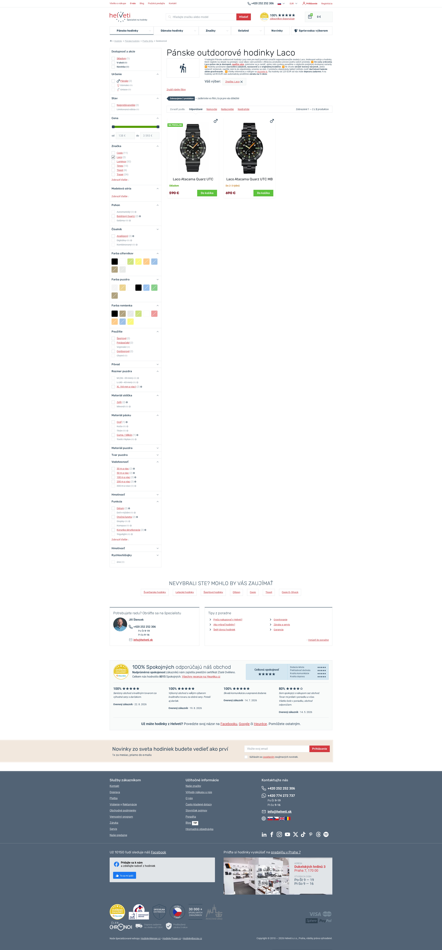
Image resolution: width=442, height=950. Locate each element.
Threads (319, 834)
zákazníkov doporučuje (282, 18)
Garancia (279, 629)
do (137, 135)
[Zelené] (154, 288)
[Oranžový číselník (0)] (146, 261)
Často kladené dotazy (199, 804)
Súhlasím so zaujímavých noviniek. (273, 757)
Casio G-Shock (290, 592)
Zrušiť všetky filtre (176, 89)
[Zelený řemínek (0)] (138, 314)
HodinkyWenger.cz (151, 938)
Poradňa (191, 816)
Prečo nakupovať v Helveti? (227, 619)
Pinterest (311, 834)
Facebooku (228, 724)
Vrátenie (115, 804)
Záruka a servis (282, 624)
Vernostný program (121, 816)
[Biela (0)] (122, 261)
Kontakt (172, 3)
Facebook (272, 834)
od (113, 135)
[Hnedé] (115, 295)
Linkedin (265, 834)
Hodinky (118, 41)
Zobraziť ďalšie (120, 179)
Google (244, 724)
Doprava (115, 792)
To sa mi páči (126, 875)
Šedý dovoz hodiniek (224, 629)
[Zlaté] (122, 288)
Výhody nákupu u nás (199, 792)
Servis (113, 829)
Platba (114, 798)
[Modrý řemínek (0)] (122, 322)
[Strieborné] (115, 288)
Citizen (236, 592)
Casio (253, 592)
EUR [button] (292, 3)
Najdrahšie (243, 109)
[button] (282, 3)
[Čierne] (138, 288)
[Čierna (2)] (115, 261)
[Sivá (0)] (122, 269)
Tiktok (304, 834)
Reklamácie (130, 804)
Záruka (114, 822)
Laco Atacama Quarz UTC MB (249, 179)
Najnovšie (211, 109)
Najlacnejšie (227, 109)
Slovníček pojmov (196, 810)
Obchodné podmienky (123, 810)
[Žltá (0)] (138, 261)
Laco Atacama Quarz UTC (193, 179)
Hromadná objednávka (199, 829)
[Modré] (146, 288)
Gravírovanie (280, 619)
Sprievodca (313, 30)
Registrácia (326, 3)
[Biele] (130, 288)
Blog (142, 3)
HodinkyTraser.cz (171, 938)
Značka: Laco (232, 81)
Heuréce (260, 724)
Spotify (326, 834)
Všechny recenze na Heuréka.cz (201, 676)
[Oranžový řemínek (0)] (115, 322)
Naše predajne (118, 835)
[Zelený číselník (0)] (130, 261)
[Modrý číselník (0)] (154, 261)
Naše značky (193, 786)
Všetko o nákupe (118, 3)
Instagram (280, 834)
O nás (189, 798)
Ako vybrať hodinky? (224, 624)
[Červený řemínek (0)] (154, 314)
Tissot (269, 592)
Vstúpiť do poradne (317, 640)
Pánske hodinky (132, 41)
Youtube (288, 834)
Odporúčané (196, 109)
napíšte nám (238, 64)
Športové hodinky (213, 592)
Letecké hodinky (185, 592)
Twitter (296, 834)
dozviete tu (262, 71)
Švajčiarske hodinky (155, 592)
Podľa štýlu (147, 41)
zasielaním (268, 757)
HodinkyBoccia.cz (192, 938)
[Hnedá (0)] (115, 269)
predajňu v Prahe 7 (286, 852)
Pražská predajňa (156, 3)
